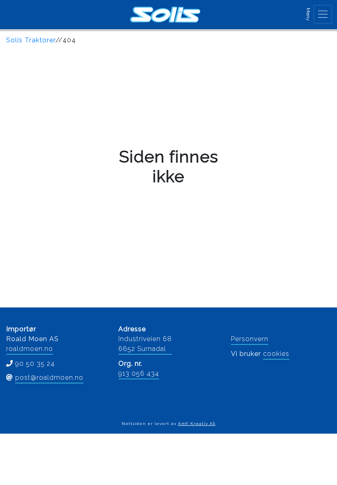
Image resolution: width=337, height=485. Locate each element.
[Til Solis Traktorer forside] (165, 14)
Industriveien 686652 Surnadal (145, 344)
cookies (276, 354)
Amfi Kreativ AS (196, 423)
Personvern (249, 339)
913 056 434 (138, 373)
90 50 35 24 (35, 363)
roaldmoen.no (29, 349)
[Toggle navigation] (323, 14)
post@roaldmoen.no (49, 377)
